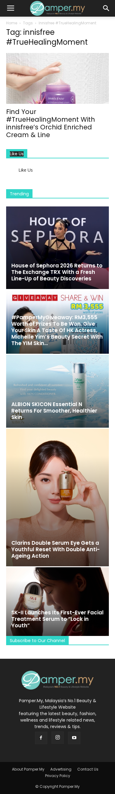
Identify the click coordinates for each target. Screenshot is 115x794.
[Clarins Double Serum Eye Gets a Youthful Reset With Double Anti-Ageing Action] (57, 497)
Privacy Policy (57, 775)
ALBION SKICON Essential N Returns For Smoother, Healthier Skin (54, 411)
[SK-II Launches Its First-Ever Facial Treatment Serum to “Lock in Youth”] (57, 601)
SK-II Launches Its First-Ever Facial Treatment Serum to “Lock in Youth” (57, 619)
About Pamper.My (28, 769)
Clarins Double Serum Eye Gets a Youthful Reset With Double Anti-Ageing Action (55, 549)
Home (11, 23)
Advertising (60, 769)
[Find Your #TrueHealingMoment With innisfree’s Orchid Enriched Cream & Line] (57, 78)
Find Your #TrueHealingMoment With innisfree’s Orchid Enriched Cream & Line (50, 123)
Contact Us (87, 769)
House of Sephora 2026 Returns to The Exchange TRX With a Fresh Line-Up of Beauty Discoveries (56, 272)
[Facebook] (41, 738)
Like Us (17, 154)
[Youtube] (74, 738)
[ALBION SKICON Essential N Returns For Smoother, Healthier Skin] (57, 391)
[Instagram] (58, 737)
